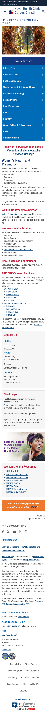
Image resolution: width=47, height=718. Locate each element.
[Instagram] (26, 532)
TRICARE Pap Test (13, 483)
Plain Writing (12, 677)
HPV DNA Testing (12, 486)
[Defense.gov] (5, 655)
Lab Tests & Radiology (13, 93)
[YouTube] (14, 532)
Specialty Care (10, 99)
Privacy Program (31, 664)
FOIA (24, 684)
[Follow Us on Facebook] (3, 532)
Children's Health (11, 137)
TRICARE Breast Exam (14, 480)
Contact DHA (6, 650)
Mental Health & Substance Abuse (19, 87)
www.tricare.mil (7, 556)
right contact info (14, 626)
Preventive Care (10, 74)
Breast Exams (11, 292)
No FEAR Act (34, 684)
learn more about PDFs (21, 604)
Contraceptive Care (12, 81)
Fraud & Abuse (12, 684)
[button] (10, 4)
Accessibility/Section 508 (30, 677)
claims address (23, 616)
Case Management (11, 106)
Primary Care (9, 68)
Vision (6, 131)
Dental (6, 112)
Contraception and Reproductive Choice (18, 249)
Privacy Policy (15, 664)
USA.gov (23, 690)
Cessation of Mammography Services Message (23, 152)
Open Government (32, 671)
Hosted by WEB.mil (22, 699)
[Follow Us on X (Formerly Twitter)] (8, 532)
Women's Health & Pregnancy (17, 125)
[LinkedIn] (20, 532)
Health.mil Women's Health (16, 492)
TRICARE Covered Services (16, 489)
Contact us (8, 405)
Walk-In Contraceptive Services (13, 214)
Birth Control (10, 306)
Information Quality (15, 671)
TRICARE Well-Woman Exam (17, 477)
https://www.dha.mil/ (9, 635)
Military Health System (31, 559)
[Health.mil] (12, 655)
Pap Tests (10, 300)
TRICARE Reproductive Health (17, 474)
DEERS (33, 507)
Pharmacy (7, 118)
